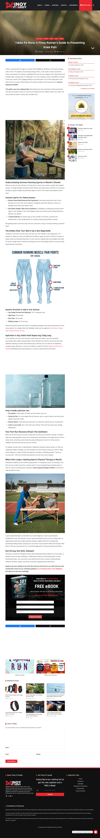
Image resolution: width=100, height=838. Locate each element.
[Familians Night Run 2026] (72, 131)
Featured (46, 38)
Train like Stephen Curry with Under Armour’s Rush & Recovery (34, 715)
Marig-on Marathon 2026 (76, 72)
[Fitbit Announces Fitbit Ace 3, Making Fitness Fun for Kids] (14, 706)
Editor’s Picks (86, 5)
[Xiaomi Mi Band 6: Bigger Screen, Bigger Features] (14, 688)
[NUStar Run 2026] (72, 145)
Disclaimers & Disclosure (80, 786)
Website (38, 754)
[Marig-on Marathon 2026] (72, 151)
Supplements (73, 5)
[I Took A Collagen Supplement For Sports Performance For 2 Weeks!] (56, 706)
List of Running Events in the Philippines (49, 569)
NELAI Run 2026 (82, 156)
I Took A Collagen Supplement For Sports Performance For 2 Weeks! (54, 713)
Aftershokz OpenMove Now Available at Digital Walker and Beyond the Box (55, 695)
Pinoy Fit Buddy (58, 827)
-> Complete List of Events (87, 88)
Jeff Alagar (40, 51)
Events (39, 5)
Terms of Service (80, 791)
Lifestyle (63, 5)
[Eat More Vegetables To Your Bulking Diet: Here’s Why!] (35, 688)
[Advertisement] (35, 109)
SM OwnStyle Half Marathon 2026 (79, 78)
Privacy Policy (80, 788)
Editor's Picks (39, 38)
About (80, 779)
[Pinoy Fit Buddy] (16, 5)
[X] (8, 796)
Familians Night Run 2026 (76, 65)
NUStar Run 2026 (83, 142)
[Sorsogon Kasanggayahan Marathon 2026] (72, 138)
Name (7, 747)
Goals (56, 38)
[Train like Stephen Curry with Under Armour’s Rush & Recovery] (35, 707)
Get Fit (51, 38)
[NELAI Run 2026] (72, 158)
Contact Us (80, 781)
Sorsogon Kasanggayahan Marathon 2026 (81, 85)
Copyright (80, 784)
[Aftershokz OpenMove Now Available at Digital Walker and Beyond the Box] (56, 688)
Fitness (47, 5)
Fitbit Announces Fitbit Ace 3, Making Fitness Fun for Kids (13, 713)
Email (7, 754)
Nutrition (55, 5)
